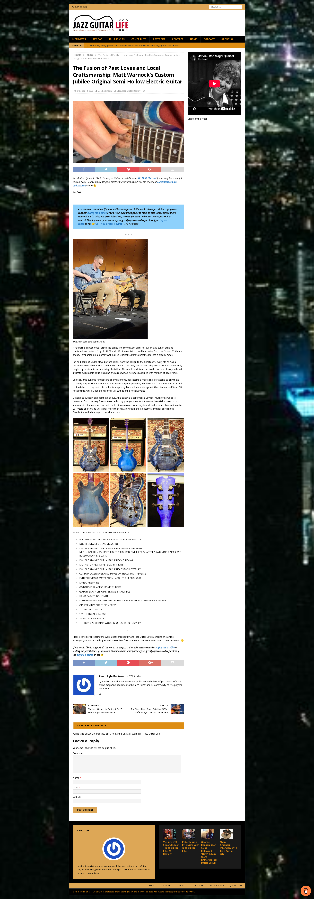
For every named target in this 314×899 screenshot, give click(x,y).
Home (193, 39)
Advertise (159, 39)
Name (76, 777)
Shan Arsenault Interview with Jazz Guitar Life (228, 847)
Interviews (79, 39)
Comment (78, 753)
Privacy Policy (217, 885)
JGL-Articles (117, 39)
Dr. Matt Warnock (147, 178)
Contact (177, 39)
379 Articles (135, 676)
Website (77, 797)
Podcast (209, 39)
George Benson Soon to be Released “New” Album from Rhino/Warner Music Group (209, 852)
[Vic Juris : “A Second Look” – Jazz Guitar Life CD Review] (169, 834)
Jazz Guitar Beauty (131, 90)
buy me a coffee (85, 654)
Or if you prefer (108, 223)
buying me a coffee (97, 212)
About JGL (227, 39)
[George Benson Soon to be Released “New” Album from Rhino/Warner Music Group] (207, 834)
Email (76, 787)
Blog (119, 90)
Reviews (97, 39)
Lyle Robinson (105, 90)
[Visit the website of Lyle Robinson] (100, 694)
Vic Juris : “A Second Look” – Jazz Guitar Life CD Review (171, 847)
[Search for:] (225, 6)
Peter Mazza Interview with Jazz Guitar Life (190, 846)
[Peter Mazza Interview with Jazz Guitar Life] (188, 834)
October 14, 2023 (85, 90)
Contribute (138, 39)
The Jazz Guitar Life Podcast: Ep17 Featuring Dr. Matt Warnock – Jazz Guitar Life (117, 733)
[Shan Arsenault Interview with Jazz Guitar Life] (226, 834)
